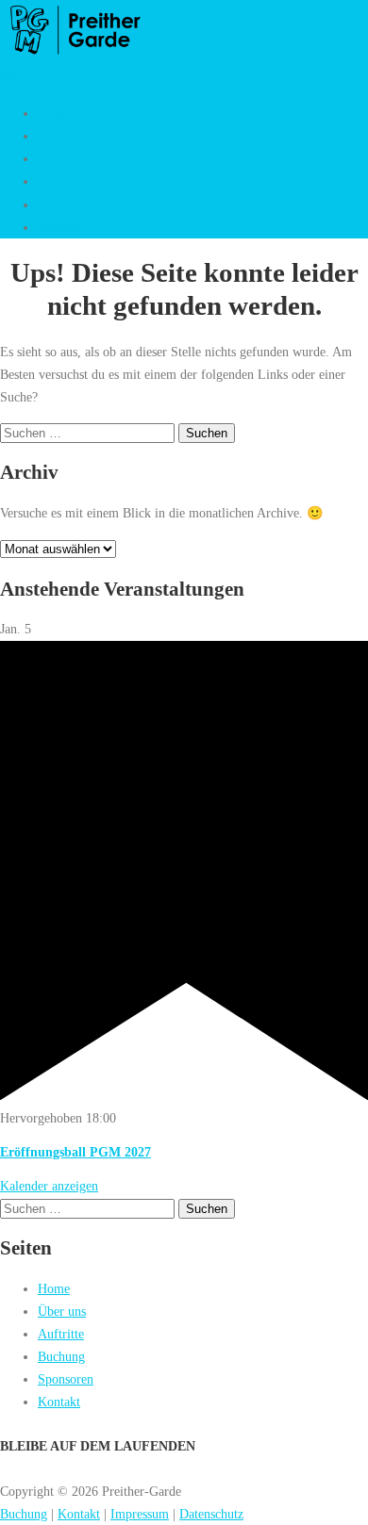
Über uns (62, 135)
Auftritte (61, 158)
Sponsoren (65, 204)
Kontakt (59, 227)
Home (54, 113)
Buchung (61, 181)
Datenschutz (211, 1513)
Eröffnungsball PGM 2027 (75, 1151)
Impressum (139, 1513)
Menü (15, 77)
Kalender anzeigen (49, 1185)
